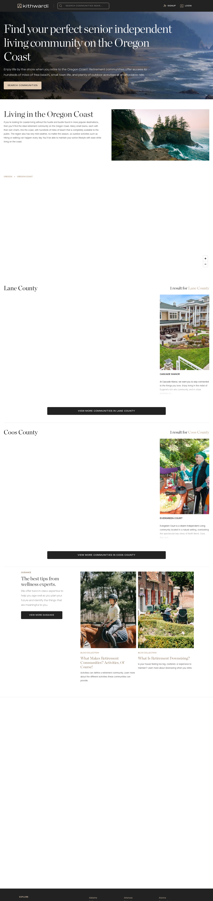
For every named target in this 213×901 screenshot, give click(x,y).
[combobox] (66, 6)
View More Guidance (41, 615)
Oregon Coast (25, 177)
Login (188, 6)
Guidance (26, 573)
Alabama (93, 898)
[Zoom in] (205, 258)
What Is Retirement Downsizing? (164, 658)
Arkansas (128, 898)
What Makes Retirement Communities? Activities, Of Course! (102, 662)
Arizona (162, 898)
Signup (172, 6)
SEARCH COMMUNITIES (23, 85)
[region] (106, 223)
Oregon (8, 177)
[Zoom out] (205, 264)
